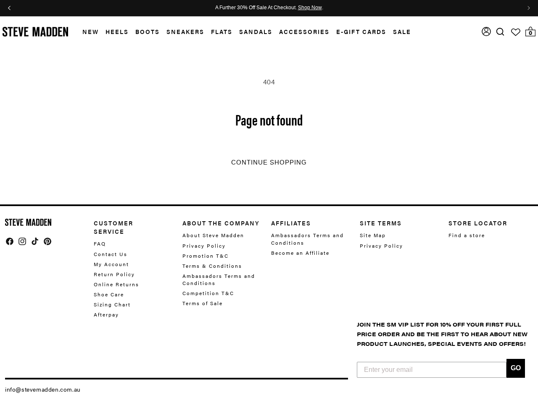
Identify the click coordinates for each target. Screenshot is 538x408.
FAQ (100, 243)
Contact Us (110, 254)
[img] (500, 31)
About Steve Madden (213, 235)
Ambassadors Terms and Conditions (218, 279)
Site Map (373, 235)
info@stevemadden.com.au (43, 389)
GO (516, 367)
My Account (111, 264)
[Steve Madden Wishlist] (515, 32)
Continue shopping (269, 162)
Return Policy (114, 274)
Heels (117, 31)
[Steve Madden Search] (500, 31)
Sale (402, 31)
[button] (87, 31)
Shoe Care (109, 294)
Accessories (304, 31)
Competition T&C (208, 293)
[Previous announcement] (9, 8)
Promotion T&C (205, 255)
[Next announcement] (529, 8)
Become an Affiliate (300, 252)
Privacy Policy (204, 245)
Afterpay (106, 314)
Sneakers (185, 31)
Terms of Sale (202, 303)
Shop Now (310, 7)
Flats (221, 31)
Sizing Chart (112, 304)
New (90, 31)
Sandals (255, 31)
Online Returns (116, 284)
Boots (147, 31)
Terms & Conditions (212, 265)
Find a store (466, 235)
